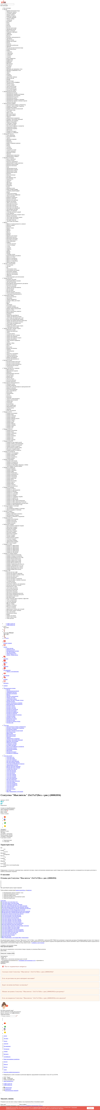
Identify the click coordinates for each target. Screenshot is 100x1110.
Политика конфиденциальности (12, 1072)
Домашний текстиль (11, 692)
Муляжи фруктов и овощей (13, 767)
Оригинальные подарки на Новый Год (16, 726)
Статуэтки (3, 900)
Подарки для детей (11, 708)
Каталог (6, 1061)
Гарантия (6, 1043)
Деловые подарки (10, 716)
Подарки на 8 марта (11, 751)
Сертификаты (7, 1056)
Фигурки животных (11, 779)
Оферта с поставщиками (12, 671)
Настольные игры (10, 732)
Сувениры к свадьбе (11, 744)
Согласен (90, 1108)
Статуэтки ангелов (11, 770)
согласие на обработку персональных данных (31, 1105)
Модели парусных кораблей (13, 766)
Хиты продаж (9, 648)
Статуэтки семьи (10, 758)
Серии (5, 1069)
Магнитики (9, 750)
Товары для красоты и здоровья (14, 702)
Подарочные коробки (11, 749)
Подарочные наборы (11, 729)
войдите (29, 890)
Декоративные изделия (12, 765)
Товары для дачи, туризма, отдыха (14, 700)
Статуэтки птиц (10, 786)
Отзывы (6, 1051)
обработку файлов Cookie (39, 1107)
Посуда (8, 689)
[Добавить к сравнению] (3, 801)
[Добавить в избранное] (1, 801)
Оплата (5, 1041)
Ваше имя (3, 1104)
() (8, 1087)
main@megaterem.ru (8, 1081)
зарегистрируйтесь (20, 890)
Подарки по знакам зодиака (13, 721)
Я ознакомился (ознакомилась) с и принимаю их (23, 960)
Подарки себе (9, 722)
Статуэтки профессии (11, 785)
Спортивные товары (11, 699)
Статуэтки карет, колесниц (13, 781)
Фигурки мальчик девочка (13, 762)
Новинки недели (10, 649)
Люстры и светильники (12, 696)
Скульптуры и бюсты (11, 769)
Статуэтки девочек (11, 774)
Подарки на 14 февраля (12, 753)
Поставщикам (7, 1046)
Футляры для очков (11, 745)
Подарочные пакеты (11, 747)
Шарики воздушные (11, 742)
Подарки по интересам (12, 709)
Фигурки (8, 790)
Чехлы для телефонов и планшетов (15, 746)
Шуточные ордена (11, 736)
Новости (6, 1064)
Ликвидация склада (11, 653)
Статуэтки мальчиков (11, 783)
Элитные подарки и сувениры (14, 714)
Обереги (8, 737)
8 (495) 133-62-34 (10, 623)
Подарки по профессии (12, 712)
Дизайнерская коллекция (12, 691)
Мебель (8, 695)
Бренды (5, 1067)
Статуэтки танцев (10, 789)
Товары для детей (10, 697)
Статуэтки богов (10, 773)
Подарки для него (10, 706)
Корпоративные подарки (12, 651)
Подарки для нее (10, 705)
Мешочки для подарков (12, 741)
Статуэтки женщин (11, 777)
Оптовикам (6, 1049)
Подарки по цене (10, 720)
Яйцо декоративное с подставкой (14, 791)
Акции (5, 1035)
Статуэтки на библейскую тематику (15, 763)
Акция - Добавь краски (12, 655)
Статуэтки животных (11, 778)
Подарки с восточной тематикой (14, 740)
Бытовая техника (10, 701)
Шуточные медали (11, 734)
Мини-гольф (9, 733)
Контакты (6, 1054)
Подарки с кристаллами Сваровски (15, 728)
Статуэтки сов (10, 787)
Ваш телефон (23, 1104)
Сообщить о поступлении (37, 942)
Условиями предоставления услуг (27, 960)
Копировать (12, 808)
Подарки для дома (11, 717)
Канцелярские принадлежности (14, 704)
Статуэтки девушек (11, 775)
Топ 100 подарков (10, 652)
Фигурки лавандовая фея (12, 761)
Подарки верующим (11, 710)
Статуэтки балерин (11, 771)
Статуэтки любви (10, 782)
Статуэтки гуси (10, 757)
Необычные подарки (11, 718)
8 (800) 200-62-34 (10, 625)
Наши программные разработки (11, 1059)
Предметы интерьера (11, 693)
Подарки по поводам (11, 713)
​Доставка (6, 1038)
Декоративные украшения (12, 738)
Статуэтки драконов (11, 759)
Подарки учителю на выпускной (14, 730)
